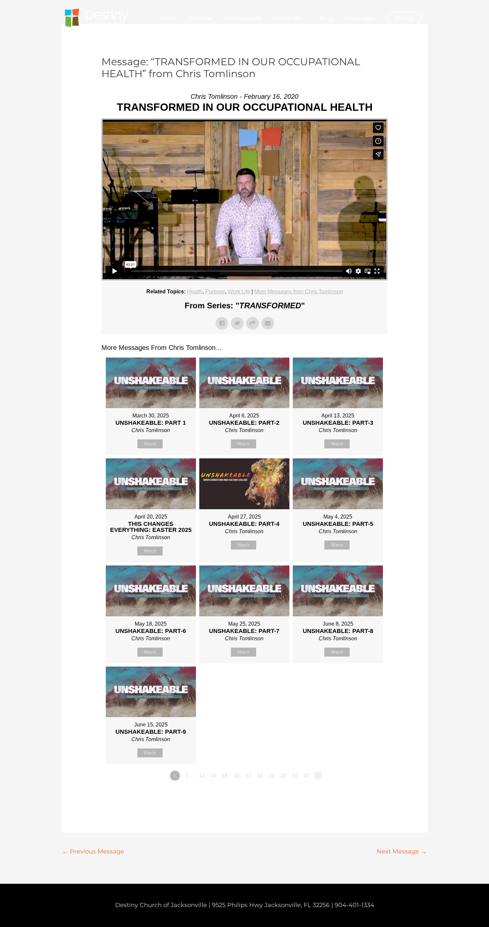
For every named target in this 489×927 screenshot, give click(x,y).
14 (213, 775)
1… (189, 775)
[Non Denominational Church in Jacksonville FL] (96, 18)
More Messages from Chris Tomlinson (298, 291)
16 (236, 775)
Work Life (239, 291)
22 (306, 775)
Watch (150, 443)
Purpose (215, 291)
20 (283, 775)
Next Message (402, 851)
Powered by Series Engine (363, 794)
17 (248, 775)
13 (201, 775)
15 (225, 775)
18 (259, 775)
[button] (404, 18)
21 (294, 775)
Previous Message (93, 851)
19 (271, 775)
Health (195, 291)
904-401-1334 (354, 905)
